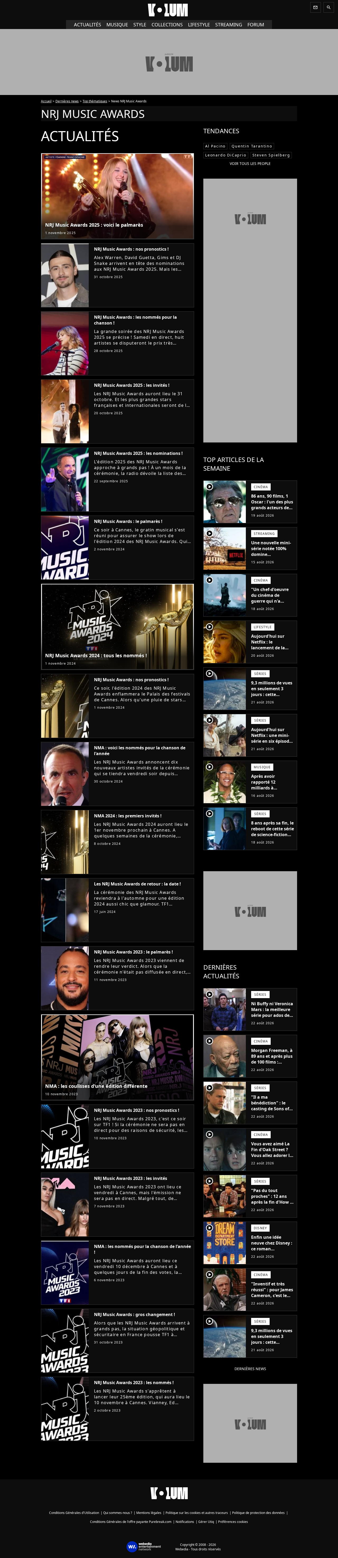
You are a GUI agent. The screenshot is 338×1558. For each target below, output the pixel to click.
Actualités (87, 24)
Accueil (46, 101)
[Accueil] (169, 10)
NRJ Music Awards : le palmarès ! (128, 521)
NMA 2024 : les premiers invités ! (128, 816)
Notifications (185, 1521)
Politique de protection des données (258, 1513)
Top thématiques (95, 101)
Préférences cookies (233, 1521)
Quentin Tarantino (252, 146)
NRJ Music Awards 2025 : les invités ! (132, 385)
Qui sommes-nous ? (117, 1513)
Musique (117, 24)
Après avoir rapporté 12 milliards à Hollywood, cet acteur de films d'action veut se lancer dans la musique (267, 796)
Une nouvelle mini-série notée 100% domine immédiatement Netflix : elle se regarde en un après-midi (271, 560)
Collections (167, 24)
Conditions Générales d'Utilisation (74, 1513)
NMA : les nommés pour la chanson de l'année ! (142, 1249)
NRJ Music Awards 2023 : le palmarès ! (133, 952)
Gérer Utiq (206, 1521)
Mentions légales (148, 1513)
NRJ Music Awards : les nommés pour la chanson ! (135, 320)
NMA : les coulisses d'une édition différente (96, 1086)
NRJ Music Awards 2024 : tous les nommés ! (96, 655)
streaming (228, 24)
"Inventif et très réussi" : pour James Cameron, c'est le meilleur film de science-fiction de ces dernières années (272, 1301)
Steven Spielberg (271, 155)
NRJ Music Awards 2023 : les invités (130, 1178)
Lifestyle (199, 24)
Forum (255, 24)
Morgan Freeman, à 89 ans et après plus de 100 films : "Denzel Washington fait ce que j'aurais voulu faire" (272, 1067)
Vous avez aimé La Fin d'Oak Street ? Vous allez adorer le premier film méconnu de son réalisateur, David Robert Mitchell (271, 1161)
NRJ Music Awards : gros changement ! (134, 1314)
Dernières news (67, 101)
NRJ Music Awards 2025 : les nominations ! (138, 453)
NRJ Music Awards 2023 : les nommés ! (134, 1382)
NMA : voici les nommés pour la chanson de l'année (139, 750)
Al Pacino (215, 146)
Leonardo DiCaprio (225, 155)
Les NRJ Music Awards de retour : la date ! (137, 884)
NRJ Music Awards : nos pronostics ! (131, 249)
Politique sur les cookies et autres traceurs (197, 1513)
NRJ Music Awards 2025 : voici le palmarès (94, 225)
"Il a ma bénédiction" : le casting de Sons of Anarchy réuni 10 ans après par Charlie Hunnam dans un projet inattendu (270, 1117)
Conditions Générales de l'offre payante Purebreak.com (130, 1521)
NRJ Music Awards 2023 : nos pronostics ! (136, 1110)
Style (139, 24)
